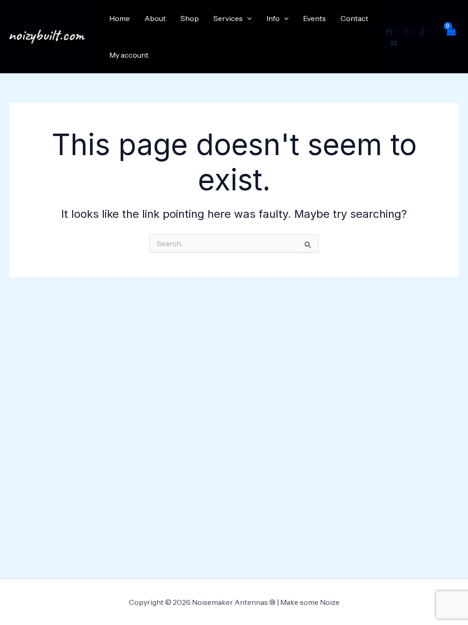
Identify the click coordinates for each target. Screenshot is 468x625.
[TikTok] (422, 32)
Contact (354, 18)
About (155, 18)
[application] (247, 18)
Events (314, 18)
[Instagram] (406, 32)
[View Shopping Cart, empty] (450, 36)
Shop (190, 18)
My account (129, 54)
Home (119, 18)
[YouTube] (394, 43)
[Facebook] (389, 32)
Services (228, 18)
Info (273, 18)
